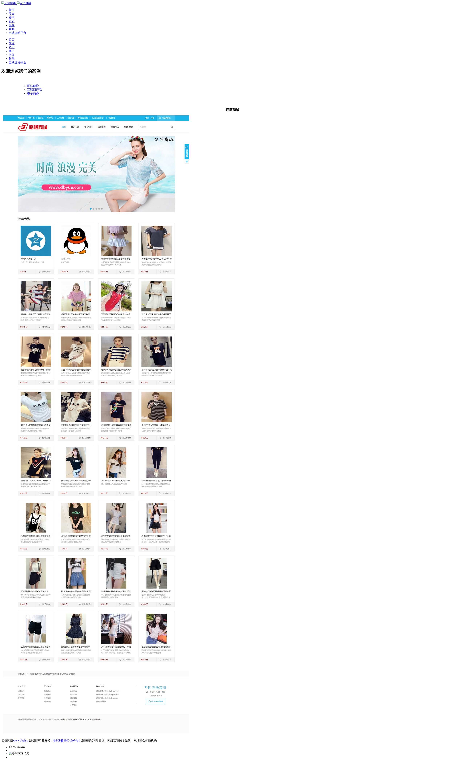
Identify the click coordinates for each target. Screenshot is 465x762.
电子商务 (33, 93)
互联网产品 (34, 89)
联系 (12, 29)
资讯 (12, 17)
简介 (12, 13)
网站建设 (33, 85)
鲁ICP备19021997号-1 (66, 740)
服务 (12, 25)
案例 (12, 21)
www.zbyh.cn (21, 740)
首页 (12, 9)
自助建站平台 (17, 32)
